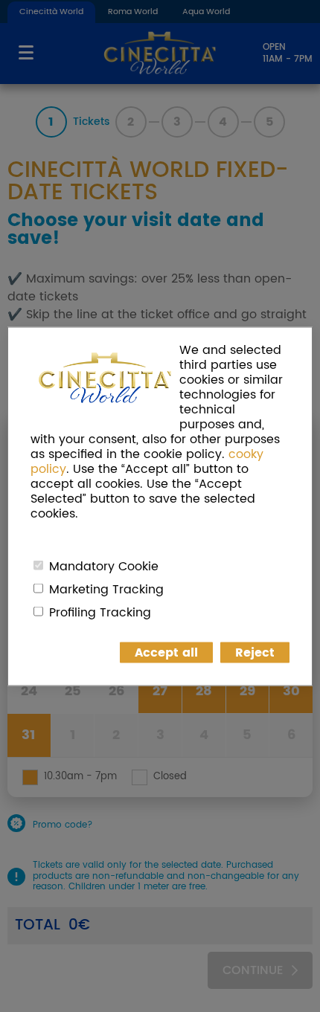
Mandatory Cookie (104, 566)
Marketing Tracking (106, 589)
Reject (255, 652)
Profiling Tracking (100, 612)
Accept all (166, 652)
